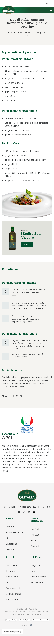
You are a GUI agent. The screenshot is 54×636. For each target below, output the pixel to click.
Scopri (27, 245)
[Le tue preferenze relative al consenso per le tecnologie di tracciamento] (12, 631)
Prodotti (10, 527)
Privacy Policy (11, 620)
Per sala (35, 535)
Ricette (9, 538)
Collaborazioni (13, 588)
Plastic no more (38, 577)
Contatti (10, 549)
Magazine (35, 565)
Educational (11, 544)
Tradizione (11, 571)
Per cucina (36, 529)
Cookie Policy (24, 620)
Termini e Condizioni (40, 620)
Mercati (9, 582)
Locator (35, 571)
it (3, 3)
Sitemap (25, 625)
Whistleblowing (13, 594)
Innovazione (12, 577)
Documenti (11, 565)
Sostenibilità (37, 582)
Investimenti (12, 599)
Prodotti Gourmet (14, 532)
